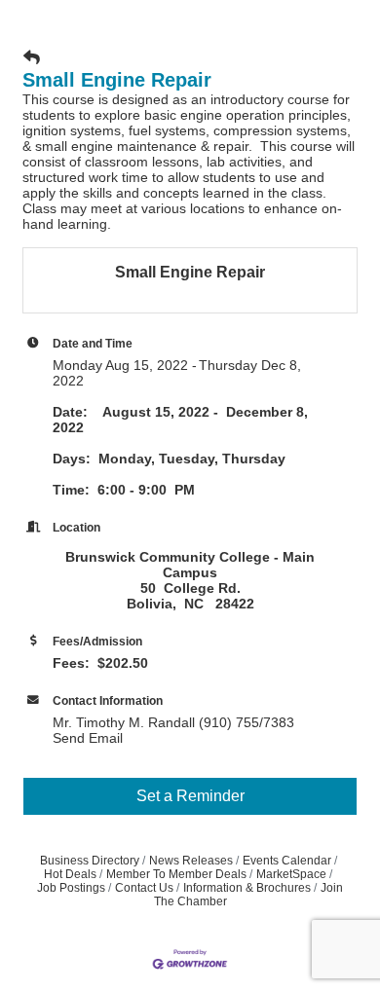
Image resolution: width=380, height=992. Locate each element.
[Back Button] (31, 58)
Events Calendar (287, 860)
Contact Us (144, 888)
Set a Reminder (190, 796)
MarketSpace (291, 874)
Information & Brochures (247, 888)
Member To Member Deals (176, 874)
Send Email (88, 738)
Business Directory (89, 860)
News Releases (191, 860)
